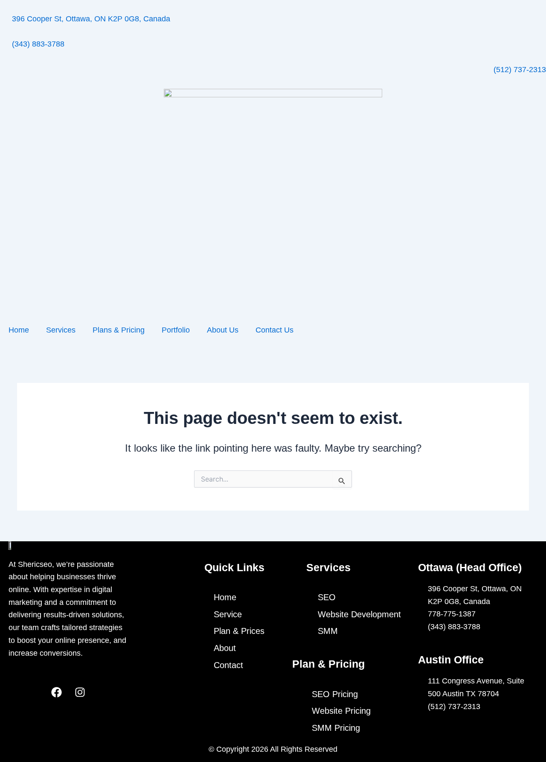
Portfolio (176, 330)
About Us (222, 330)
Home (19, 330)
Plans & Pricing (119, 330)
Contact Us (274, 330)
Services (61, 330)
